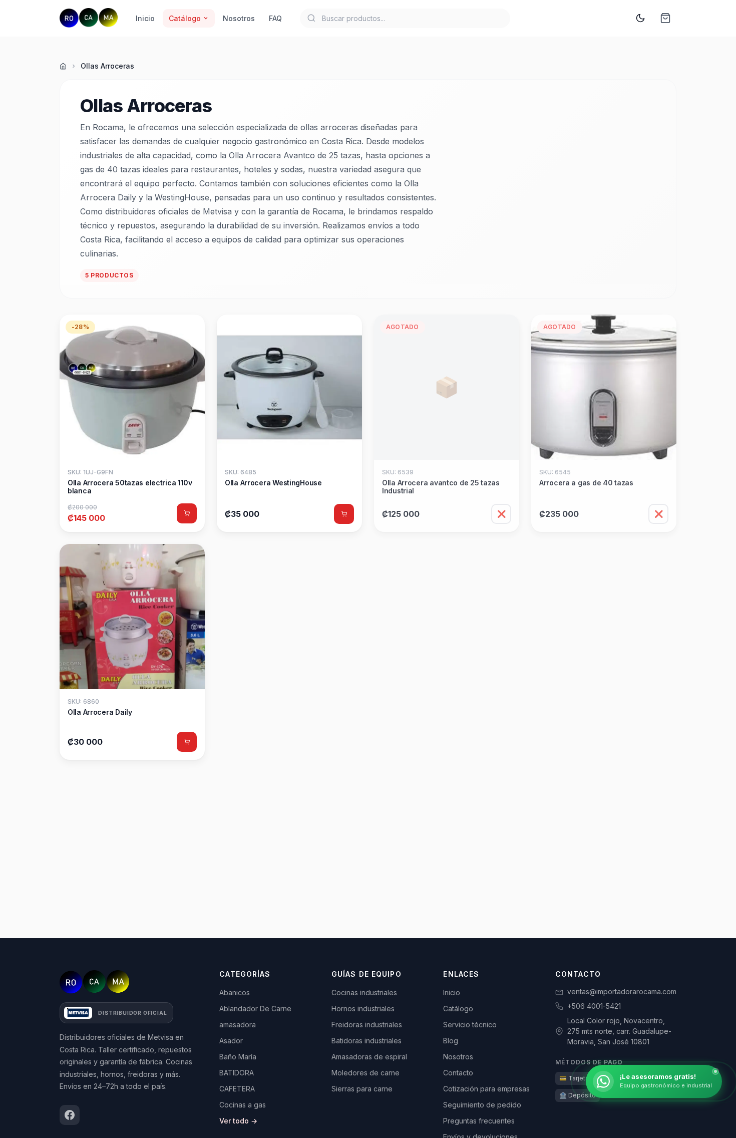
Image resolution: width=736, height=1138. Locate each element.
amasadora (237, 1024)
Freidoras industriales (366, 1024)
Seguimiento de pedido (482, 1104)
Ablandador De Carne (255, 1008)
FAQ (275, 18)
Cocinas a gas (242, 1104)
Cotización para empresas (486, 1088)
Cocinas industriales (364, 992)
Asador (231, 1040)
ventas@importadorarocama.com (621, 991)
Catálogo (185, 18)
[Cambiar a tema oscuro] (640, 18)
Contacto (458, 1072)
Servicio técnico (470, 1024)
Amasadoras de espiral (369, 1056)
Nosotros (239, 18)
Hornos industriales (363, 1008)
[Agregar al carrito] (187, 513)
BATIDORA (236, 1072)
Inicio (145, 18)
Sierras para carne (362, 1088)
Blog (450, 1040)
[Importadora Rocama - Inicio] (89, 18)
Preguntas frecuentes (479, 1120)
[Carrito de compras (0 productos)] (665, 18)
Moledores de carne (365, 1072)
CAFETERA (237, 1088)
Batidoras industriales (366, 1040)
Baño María (237, 1056)
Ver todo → (238, 1120)
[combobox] (405, 18)
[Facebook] (70, 1115)
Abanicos (234, 992)
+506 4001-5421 (594, 1006)
